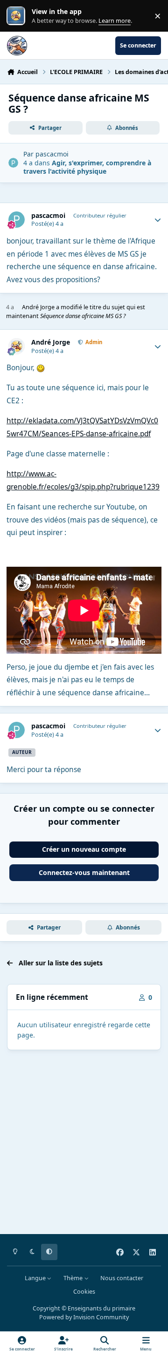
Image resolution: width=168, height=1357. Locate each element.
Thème (73, 1278)
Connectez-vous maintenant (84, 872)
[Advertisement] (84, 1144)
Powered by (84, 1317)
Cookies (84, 1292)
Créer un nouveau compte (84, 849)
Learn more (18, 16)
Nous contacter (121, 1278)
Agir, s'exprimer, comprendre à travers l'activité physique (87, 167)
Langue (36, 1278)
